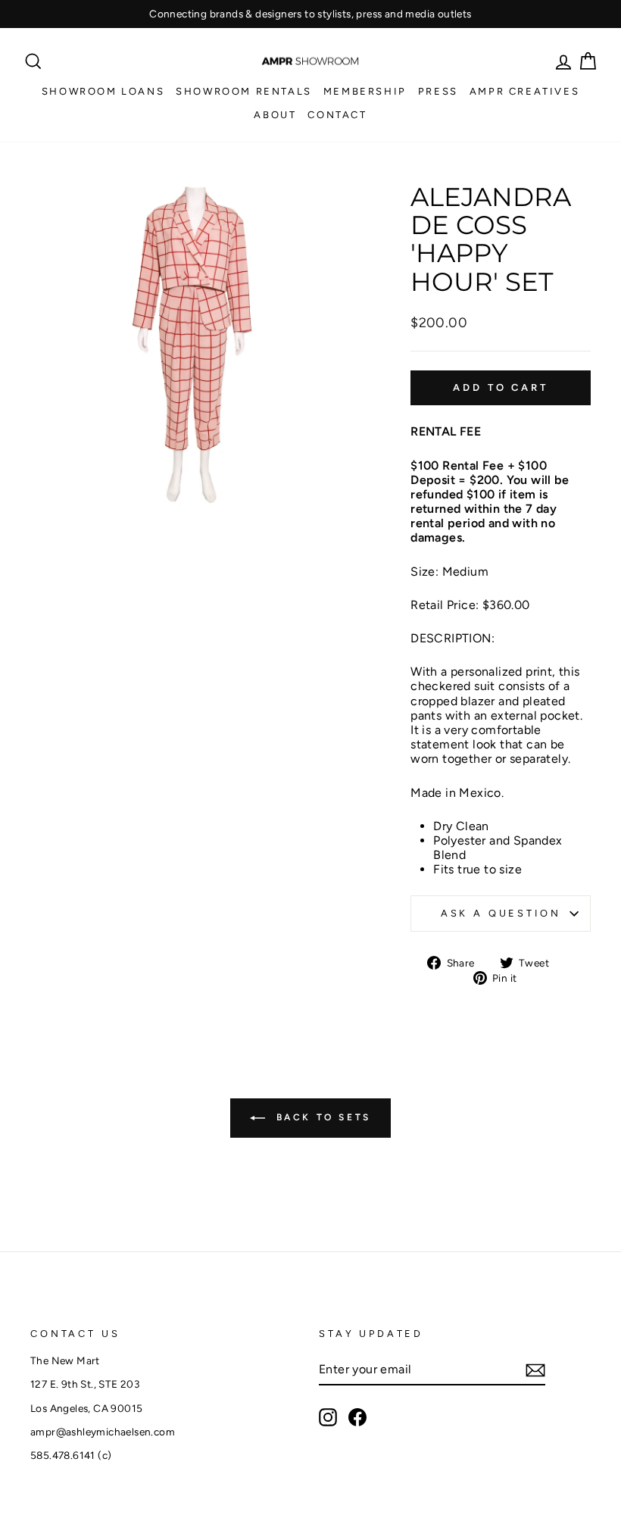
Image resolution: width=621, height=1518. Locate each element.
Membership (365, 91)
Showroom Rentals (244, 91)
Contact (337, 114)
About (275, 114)
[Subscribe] (535, 1370)
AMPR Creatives (524, 91)
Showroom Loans (103, 91)
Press (438, 91)
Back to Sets (321, 1117)
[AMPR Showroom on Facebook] (357, 1417)
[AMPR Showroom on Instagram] (328, 1417)
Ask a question (501, 913)
